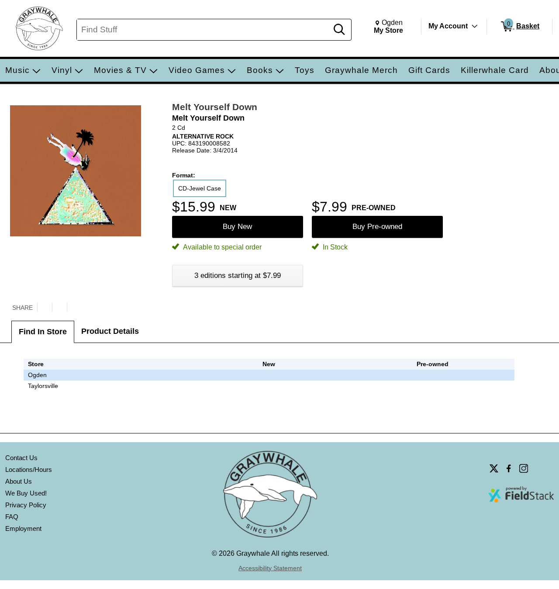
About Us (18, 481)
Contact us (21, 457)
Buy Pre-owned (377, 226)
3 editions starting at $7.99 (237, 275)
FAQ (11, 516)
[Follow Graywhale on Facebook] (508, 468)
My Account (448, 26)
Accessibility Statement (270, 568)
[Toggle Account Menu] (474, 26)
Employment (23, 528)
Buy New (237, 226)
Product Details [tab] (110, 331)
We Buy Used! (26, 493)
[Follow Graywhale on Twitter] (493, 468)
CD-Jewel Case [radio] (199, 188)
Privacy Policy (25, 505)
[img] (432, 385)
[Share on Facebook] (59, 307)
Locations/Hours (28, 469)
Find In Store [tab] (43, 331)
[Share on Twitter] (44, 307)
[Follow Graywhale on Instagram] (523, 468)
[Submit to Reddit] (74, 307)
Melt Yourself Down (214, 107)
